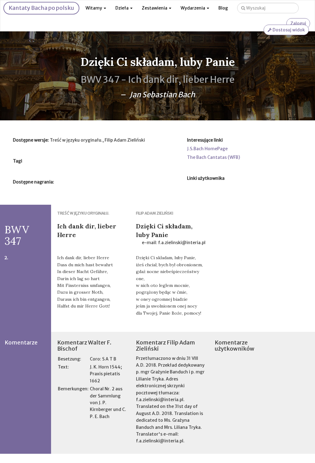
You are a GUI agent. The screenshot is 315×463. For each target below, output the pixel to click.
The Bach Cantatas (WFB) (213, 157)
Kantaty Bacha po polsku (41, 7)
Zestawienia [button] (155, 8)
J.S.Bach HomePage (207, 148)
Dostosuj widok (288, 30)
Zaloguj (298, 23)
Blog (223, 8)
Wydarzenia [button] (193, 8)
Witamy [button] (94, 8)
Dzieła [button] (122, 8)
